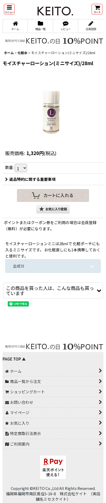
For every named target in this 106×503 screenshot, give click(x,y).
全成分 (18, 266)
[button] (9, 9)
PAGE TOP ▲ (14, 359)
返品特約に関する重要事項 (32, 179)
